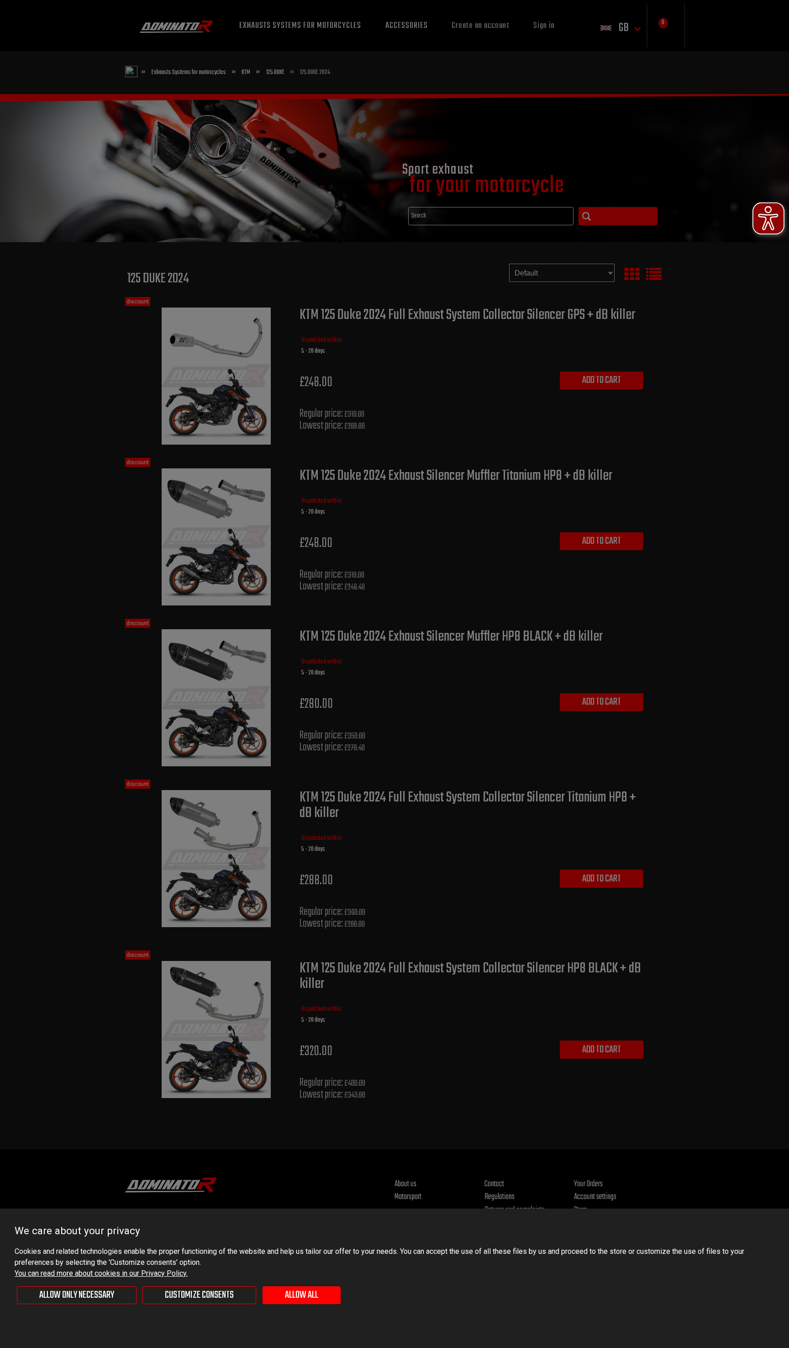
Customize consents (199, 1295)
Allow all (301, 1295)
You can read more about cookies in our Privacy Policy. (101, 1273)
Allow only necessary (76, 1295)
